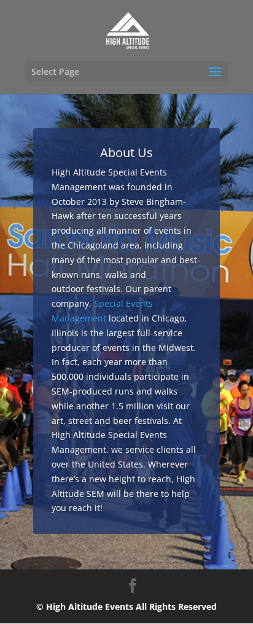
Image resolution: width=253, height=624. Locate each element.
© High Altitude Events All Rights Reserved (126, 606)
